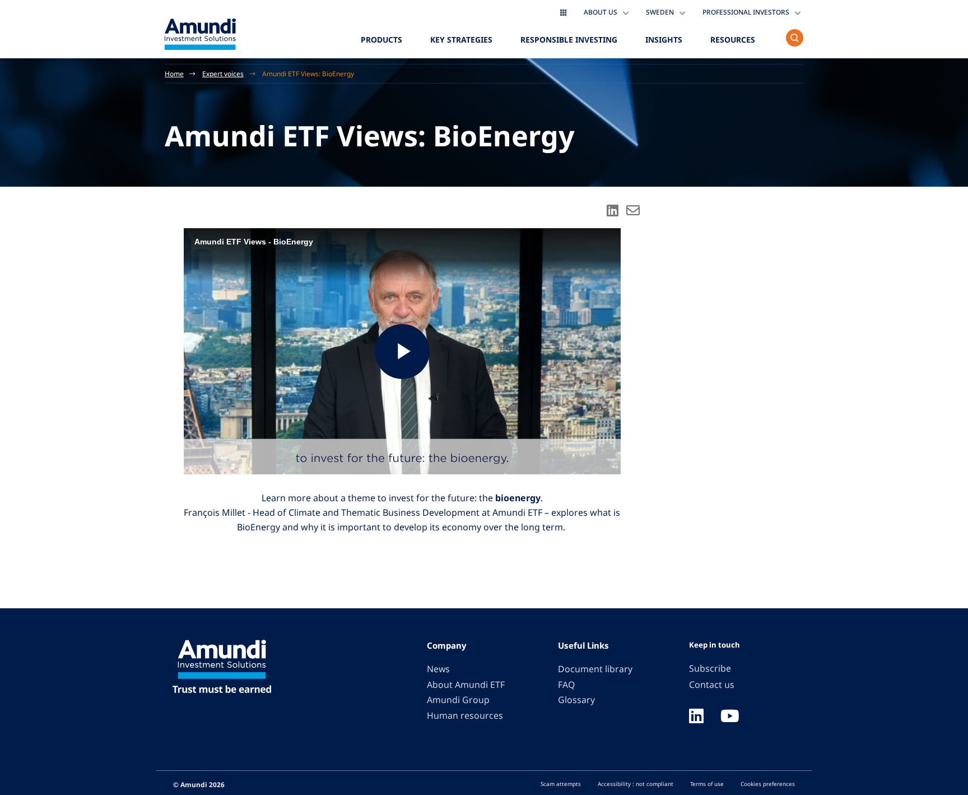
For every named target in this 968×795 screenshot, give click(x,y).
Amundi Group (458, 700)
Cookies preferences (768, 784)
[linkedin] (696, 717)
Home (174, 73)
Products (381, 39)
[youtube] (729, 717)
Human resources (465, 715)
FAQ (566, 684)
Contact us (711, 684)
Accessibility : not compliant (635, 784)
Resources (732, 39)
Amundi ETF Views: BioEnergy (308, 73)
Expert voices (223, 73)
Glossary (576, 700)
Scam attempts (561, 784)
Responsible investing (568, 39)
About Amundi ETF (466, 684)
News (438, 669)
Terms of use (707, 784)
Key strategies (461, 39)
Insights (663, 39)
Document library (595, 669)
